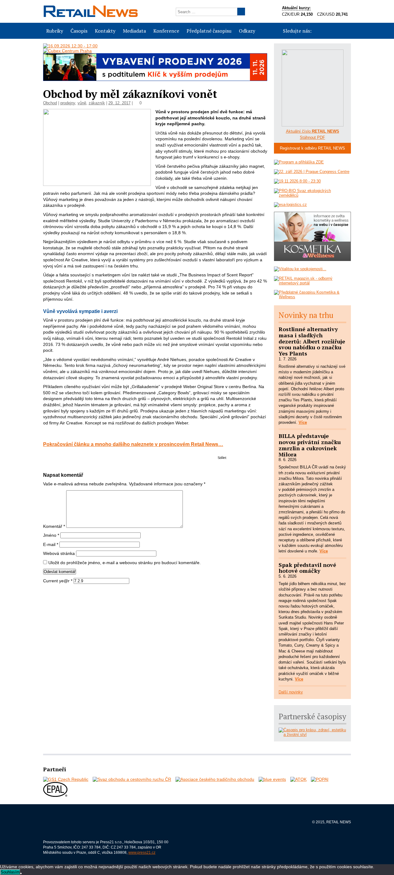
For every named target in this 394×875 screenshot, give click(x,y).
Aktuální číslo (312, 131)
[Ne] (21, 873)
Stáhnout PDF (312, 137)
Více (303, 422)
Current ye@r (57, 580)
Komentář (54, 526)
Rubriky (54, 30)
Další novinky (291, 692)
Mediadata (134, 30)
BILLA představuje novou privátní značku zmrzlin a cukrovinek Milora (310, 445)
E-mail (50, 544)
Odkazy (247, 30)
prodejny (67, 103)
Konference (166, 30)
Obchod (50, 103)
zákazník (97, 103)
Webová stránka (59, 553)
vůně (82, 103)
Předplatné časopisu (209, 30)
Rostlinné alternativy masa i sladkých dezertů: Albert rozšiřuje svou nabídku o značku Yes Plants (312, 341)
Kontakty (105, 30)
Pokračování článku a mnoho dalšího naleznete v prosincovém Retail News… (133, 444)
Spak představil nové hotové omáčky (307, 568)
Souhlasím (10, 872)
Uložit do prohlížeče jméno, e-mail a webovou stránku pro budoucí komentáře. (124, 562)
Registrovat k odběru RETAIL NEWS (312, 148)
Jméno (51, 535)
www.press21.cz (141, 852)
